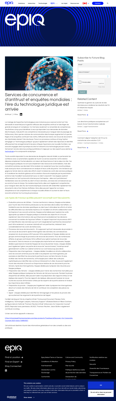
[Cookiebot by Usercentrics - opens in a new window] (12, 397)
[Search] (107, 3)
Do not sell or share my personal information (101, 393)
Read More (81, 115)
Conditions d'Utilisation (49, 361)
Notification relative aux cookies (98, 359)
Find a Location (13, 357)
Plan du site (69, 365)
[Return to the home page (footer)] (9, 3)
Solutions (21, 3)
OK (101, 385)
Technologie (42, 3)
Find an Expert (12, 362)
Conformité (45, 377)
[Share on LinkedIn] (21, 114)
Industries (31, 3)
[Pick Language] (86, 3)
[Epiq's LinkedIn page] (6, 370)
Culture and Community (74, 357)
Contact (98, 3)
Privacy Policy (70, 361)
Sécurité (93, 364)
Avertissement (46, 365)
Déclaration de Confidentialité (70, 378)
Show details (28, 397)
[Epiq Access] (54, 3)
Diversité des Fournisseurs (99, 368)
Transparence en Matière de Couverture (100, 374)
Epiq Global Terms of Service (51, 357)
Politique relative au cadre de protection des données (75, 371)
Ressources (75, 3)
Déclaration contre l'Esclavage (48, 371)
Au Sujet (64, 3)
